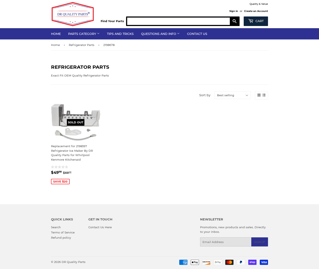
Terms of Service (63, 232)
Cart (259, 21)
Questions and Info (159, 34)
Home (56, 34)
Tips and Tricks (120, 34)
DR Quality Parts (74, 262)
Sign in (233, 11)
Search (56, 227)
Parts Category (82, 34)
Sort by (204, 95)
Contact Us (197, 34)
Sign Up (259, 242)
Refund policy (61, 237)
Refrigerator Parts (81, 45)
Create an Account (256, 11)
